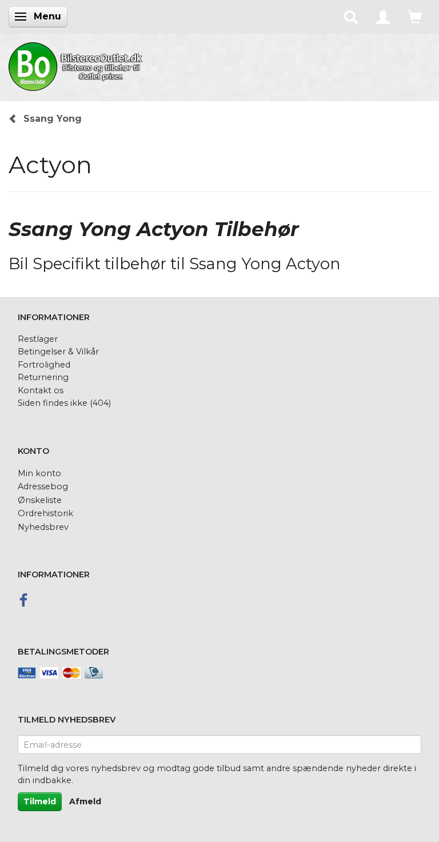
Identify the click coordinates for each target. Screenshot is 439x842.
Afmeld (85, 801)
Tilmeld (39, 801)
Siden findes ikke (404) (64, 403)
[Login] (383, 16)
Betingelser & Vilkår (58, 351)
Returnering (43, 377)
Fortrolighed (44, 365)
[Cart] (415, 16)
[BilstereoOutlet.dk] (77, 64)
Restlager (38, 339)
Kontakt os (40, 390)
